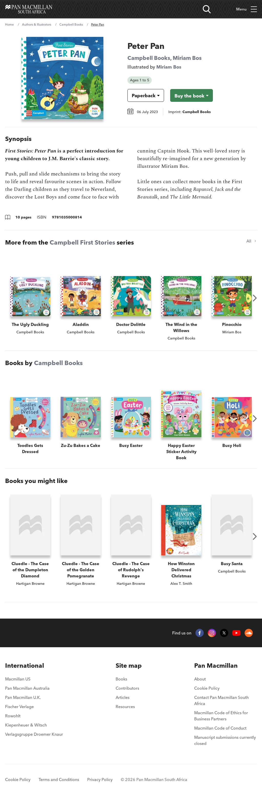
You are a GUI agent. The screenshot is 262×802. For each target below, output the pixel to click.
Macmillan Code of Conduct (220, 728)
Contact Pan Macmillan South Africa (221, 700)
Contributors (127, 688)
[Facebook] (199, 633)
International (24, 665)
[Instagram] (212, 633)
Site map (129, 665)
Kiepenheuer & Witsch (26, 725)
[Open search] (207, 9)
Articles (122, 697)
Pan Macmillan (216, 665)
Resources (125, 706)
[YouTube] (236, 633)
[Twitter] (224, 633)
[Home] (28, 9)
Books (121, 679)
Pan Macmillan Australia (27, 688)
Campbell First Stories (82, 242)
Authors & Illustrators (36, 24)
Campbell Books (71, 24)
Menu (241, 9)
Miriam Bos (187, 57)
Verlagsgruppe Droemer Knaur (34, 734)
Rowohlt (12, 715)
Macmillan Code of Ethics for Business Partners (221, 715)
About (200, 679)
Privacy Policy (100, 779)
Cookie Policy (207, 688)
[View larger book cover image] (62, 78)
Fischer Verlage (19, 706)
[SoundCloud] (249, 633)
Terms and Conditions (59, 779)
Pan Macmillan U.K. (23, 697)
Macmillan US (17, 679)
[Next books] (255, 298)
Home (9, 24)
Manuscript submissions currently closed (225, 740)
